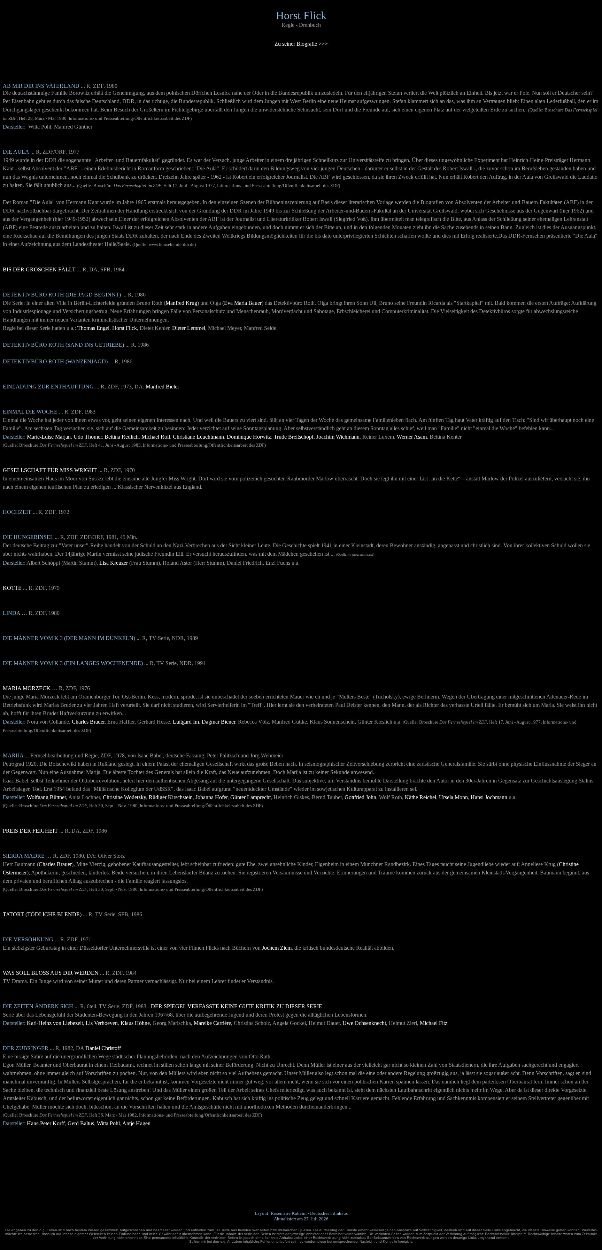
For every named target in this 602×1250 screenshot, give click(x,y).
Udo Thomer (88, 437)
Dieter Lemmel (188, 328)
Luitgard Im (186, 722)
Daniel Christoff (103, 1048)
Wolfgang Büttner (46, 797)
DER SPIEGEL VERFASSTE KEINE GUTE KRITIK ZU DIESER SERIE (236, 1006)
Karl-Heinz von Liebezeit (55, 1023)
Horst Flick (124, 328)
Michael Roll (155, 437)
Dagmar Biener (218, 722)
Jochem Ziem (277, 948)
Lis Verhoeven (102, 1023)
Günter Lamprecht (250, 797)
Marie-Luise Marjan (49, 437)
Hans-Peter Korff (46, 1123)
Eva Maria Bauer (243, 303)
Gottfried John (360, 797)
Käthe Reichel (420, 797)
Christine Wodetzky (124, 797)
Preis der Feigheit (30, 831)
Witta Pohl (108, 1123)
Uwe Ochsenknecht (364, 1023)
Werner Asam (412, 437)
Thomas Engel (93, 328)
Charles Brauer (88, 722)
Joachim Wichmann (338, 437)
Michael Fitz (433, 1023)
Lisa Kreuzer (113, 563)
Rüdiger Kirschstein (171, 797)
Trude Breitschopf (294, 437)
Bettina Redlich (122, 437)
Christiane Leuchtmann (198, 437)
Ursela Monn (453, 797)
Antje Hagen (136, 1123)
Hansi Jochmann (489, 797)
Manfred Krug (181, 303)
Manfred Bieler (162, 386)
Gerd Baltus (81, 1123)
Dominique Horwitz (249, 437)
